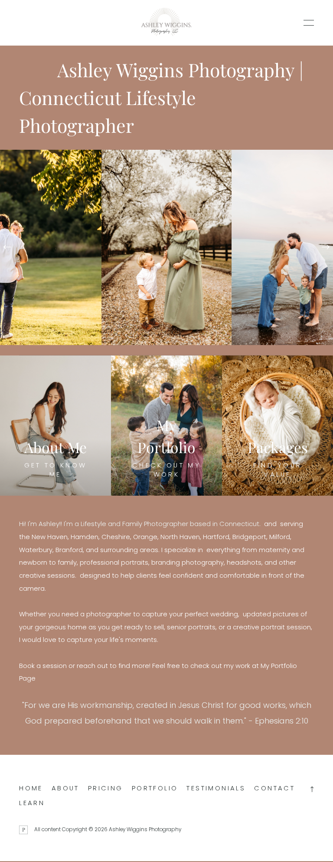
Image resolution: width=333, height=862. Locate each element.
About (65, 788)
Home (31, 788)
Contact (274, 788)
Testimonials (215, 788)
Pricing (105, 788)
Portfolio (155, 788)
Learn (32, 802)
